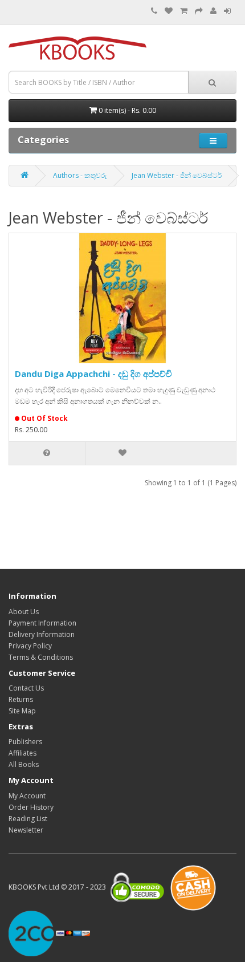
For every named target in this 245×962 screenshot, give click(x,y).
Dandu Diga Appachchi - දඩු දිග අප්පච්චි (93, 373)
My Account (27, 796)
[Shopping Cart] (183, 11)
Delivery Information (42, 634)
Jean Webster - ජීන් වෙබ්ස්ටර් (177, 175)
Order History (31, 807)
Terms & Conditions (41, 657)
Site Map (22, 711)
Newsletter (26, 830)
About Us (24, 611)
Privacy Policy (30, 646)
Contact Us (26, 688)
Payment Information (42, 623)
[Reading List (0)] (169, 11)
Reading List (28, 818)
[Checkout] (199, 11)
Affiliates (22, 753)
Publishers (25, 741)
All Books (24, 764)
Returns (21, 699)
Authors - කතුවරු (80, 175)
